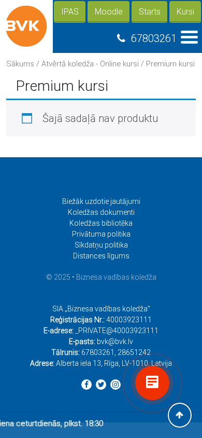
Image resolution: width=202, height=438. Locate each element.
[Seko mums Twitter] (101, 384)
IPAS (70, 12)
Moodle (109, 12)
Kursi (185, 12)
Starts (150, 12)
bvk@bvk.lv (115, 341)
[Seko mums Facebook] (86, 384)
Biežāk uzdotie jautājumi (101, 201)
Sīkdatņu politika (101, 245)
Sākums (20, 64)
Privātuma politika (101, 234)
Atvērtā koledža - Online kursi (90, 64)
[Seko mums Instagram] (115, 384)
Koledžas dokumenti (101, 212)
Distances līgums (101, 256)
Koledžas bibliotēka (101, 223)
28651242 (134, 352)
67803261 (154, 38)
